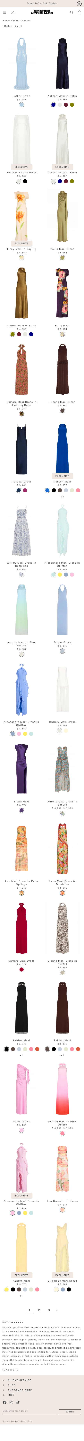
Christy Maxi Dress (62, 721)
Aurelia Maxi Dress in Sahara (62, 803)
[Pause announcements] (79, 4)
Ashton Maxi (62, 481)
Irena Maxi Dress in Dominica (62, 882)
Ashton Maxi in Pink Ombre (62, 1122)
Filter (7, 25)
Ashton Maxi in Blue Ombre (21, 643)
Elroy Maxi (62, 325)
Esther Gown (21, 95)
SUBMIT (70, 1411)
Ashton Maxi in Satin (62, 95)
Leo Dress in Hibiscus (62, 1201)
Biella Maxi (21, 801)
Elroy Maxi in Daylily (21, 248)
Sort (18, 25)
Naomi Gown (21, 1121)
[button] (81, 11)
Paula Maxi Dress (62, 248)
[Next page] (57, 1310)
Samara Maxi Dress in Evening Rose (22, 403)
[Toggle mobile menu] (4, 12)
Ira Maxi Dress (22, 481)
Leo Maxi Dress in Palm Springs (21, 882)
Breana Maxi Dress (62, 401)
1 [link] (29, 1310)
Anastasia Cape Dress (21, 172)
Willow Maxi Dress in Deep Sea (21, 564)
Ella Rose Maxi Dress (62, 1280)
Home (6, 20)
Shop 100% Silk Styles (42, 3)
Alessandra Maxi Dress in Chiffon (62, 564)
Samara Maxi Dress (21, 960)
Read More (10, 1370)
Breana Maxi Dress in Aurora (62, 962)
